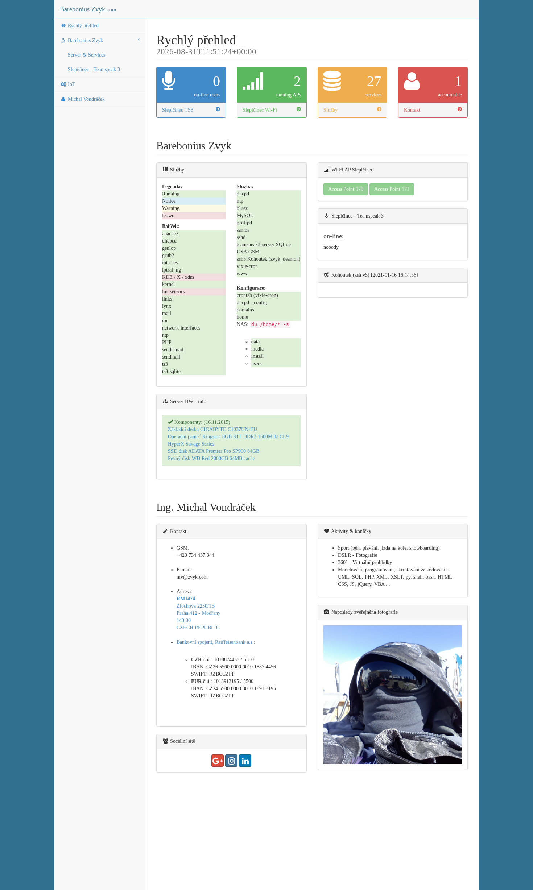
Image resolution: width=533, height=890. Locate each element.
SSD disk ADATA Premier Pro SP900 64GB (213, 451)
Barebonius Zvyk (88, 9)
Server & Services (86, 55)
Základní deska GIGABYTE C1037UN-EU (212, 429)
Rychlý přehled (82, 25)
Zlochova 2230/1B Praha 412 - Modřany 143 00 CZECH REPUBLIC (198, 613)
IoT (70, 84)
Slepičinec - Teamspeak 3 (94, 69)
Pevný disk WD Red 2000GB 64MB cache (211, 458)
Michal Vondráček (85, 99)
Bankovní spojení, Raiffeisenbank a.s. (215, 642)
